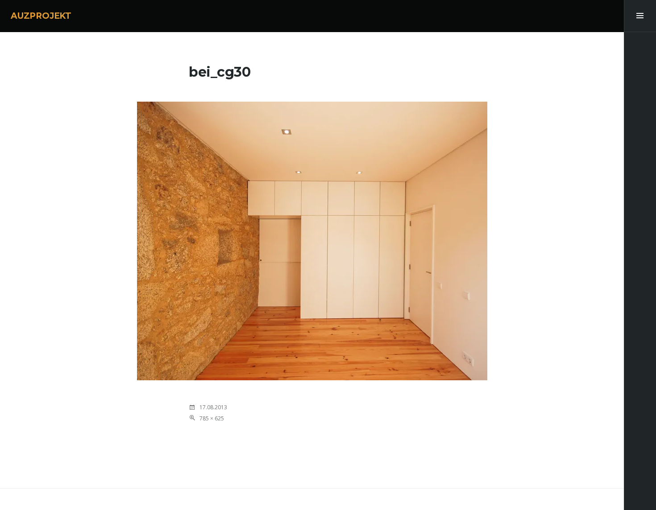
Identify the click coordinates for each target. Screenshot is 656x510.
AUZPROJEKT (41, 16)
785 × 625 (211, 418)
